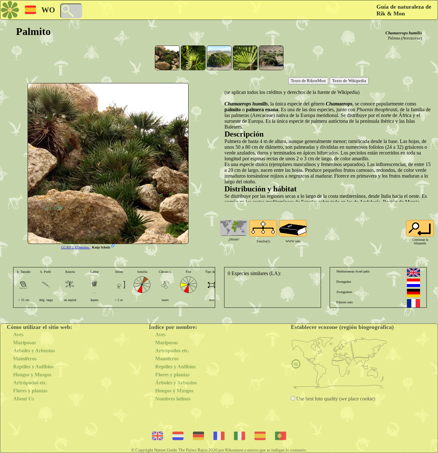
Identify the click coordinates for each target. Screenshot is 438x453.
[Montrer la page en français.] (413, 303)
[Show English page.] (413, 272)
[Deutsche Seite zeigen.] (413, 293)
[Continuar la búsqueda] (420, 228)
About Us (23, 398)
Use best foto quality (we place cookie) (335, 398)
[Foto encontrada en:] (113, 246)
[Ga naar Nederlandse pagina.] (413, 283)
